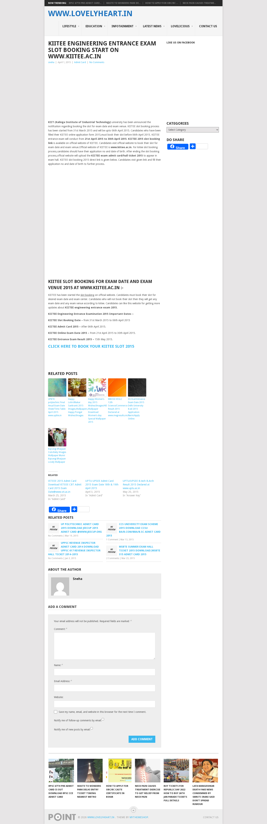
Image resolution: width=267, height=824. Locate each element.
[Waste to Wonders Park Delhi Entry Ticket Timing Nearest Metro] (90, 770)
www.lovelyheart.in (90, 13)
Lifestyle (69, 26)
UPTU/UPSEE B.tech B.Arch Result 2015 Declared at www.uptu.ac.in (138, 484)
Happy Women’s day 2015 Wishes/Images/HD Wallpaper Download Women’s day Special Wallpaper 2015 (97, 410)
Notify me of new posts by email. (72, 729)
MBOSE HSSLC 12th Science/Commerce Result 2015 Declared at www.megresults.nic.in (117, 407)
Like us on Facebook (181, 42)
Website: (58, 697)
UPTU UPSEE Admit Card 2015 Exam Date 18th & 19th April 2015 (101, 484)
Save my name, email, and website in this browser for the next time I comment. (102, 711)
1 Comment (112, 539)
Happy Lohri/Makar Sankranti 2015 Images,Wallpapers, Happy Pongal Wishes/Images (77, 407)
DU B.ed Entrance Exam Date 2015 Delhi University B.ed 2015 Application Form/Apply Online (136, 409)
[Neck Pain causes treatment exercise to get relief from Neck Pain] (147, 770)
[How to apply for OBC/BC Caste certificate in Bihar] (119, 770)
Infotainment (123, 26)
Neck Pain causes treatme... (199, 3)
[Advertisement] (104, 91)
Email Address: (63, 681)
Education (94, 26)
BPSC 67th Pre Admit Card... (85, 3)
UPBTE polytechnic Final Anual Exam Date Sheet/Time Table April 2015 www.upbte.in (56, 407)
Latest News (152, 26)
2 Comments (112, 558)
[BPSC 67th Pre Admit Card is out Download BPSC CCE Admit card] (61, 770)
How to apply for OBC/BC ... (161, 3)
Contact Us (208, 26)
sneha (51, 62)
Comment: (60, 629)
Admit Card (80, 62)
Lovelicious (180, 26)
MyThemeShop (139, 817)
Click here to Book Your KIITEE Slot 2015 (91, 346)
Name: (58, 665)
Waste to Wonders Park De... (123, 3)
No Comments (96, 62)
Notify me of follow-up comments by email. (78, 720)
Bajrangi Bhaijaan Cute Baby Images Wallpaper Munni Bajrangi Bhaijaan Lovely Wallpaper (57, 455)
